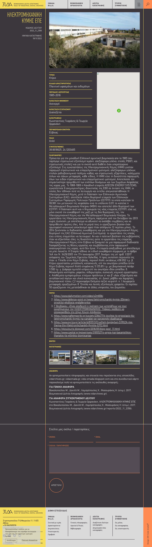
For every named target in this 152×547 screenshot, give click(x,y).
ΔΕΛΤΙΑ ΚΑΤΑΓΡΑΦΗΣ (98, 4)
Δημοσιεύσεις (53, 529)
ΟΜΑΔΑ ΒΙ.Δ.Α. (51, 4)
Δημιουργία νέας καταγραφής (99, 529)
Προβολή (51, 535)
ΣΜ (148, 537)
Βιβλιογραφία (76, 529)
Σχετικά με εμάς (54, 523)
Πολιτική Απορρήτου (29, 540)
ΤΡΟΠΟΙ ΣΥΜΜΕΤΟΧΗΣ (121, 4)
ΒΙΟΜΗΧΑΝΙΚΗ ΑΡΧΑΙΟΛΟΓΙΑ (76, 4)
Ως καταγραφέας (121, 526)
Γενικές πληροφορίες (79, 523)
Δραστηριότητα (54, 526)
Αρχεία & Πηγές (77, 526)
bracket (148, 526)
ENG (139, 6)
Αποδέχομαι (11, 540)
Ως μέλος (118, 523)
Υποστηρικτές (53, 532)
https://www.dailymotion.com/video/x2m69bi (78, 296)
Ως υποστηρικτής (122, 529)
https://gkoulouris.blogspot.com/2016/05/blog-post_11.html (87, 329)
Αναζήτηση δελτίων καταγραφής (100, 524)
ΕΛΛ (139, 3)
